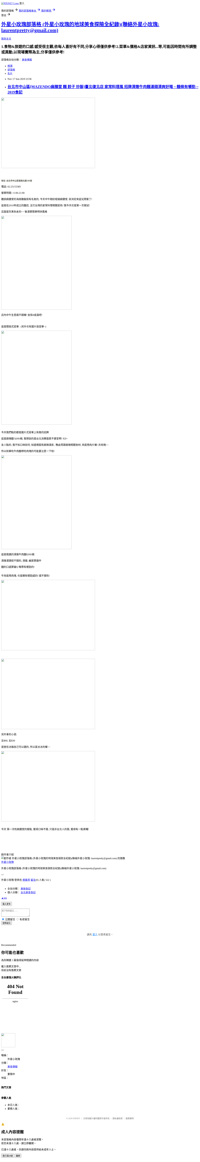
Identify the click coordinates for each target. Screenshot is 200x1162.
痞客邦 (26, 880)
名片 (10, 73)
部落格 (11, 69)
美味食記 (26, 888)
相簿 (10, 66)
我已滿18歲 (7, 1156)
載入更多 (6, 904)
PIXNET (76, 1118)
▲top (4, 898)
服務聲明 (130, 1118)
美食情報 (27, 59)
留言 (33, 880)
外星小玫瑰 (7, 862)
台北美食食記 (28, 892)
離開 (18, 1156)
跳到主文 (6, 38)
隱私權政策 (117, 1118)
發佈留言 (6, 923)
